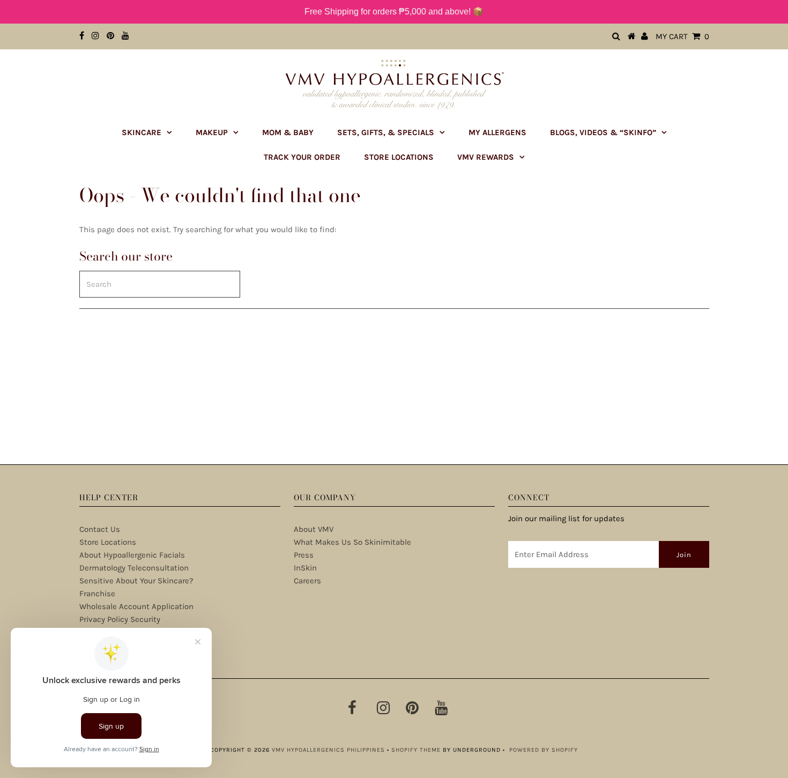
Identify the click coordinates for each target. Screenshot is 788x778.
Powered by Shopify (543, 749)
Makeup (212, 132)
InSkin (305, 568)
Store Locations (399, 157)
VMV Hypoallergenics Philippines (328, 749)
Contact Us (99, 529)
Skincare (141, 132)
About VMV (313, 529)
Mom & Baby (288, 132)
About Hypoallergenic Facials (132, 555)
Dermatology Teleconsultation (134, 568)
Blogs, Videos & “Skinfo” (603, 132)
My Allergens (497, 132)
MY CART (682, 36)
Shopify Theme (416, 749)
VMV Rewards (485, 157)
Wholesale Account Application (136, 606)
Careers (307, 581)
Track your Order (302, 157)
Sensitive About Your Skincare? (136, 581)
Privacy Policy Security (119, 619)
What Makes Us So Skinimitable (352, 542)
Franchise (97, 593)
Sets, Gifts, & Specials (385, 132)
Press (304, 555)
